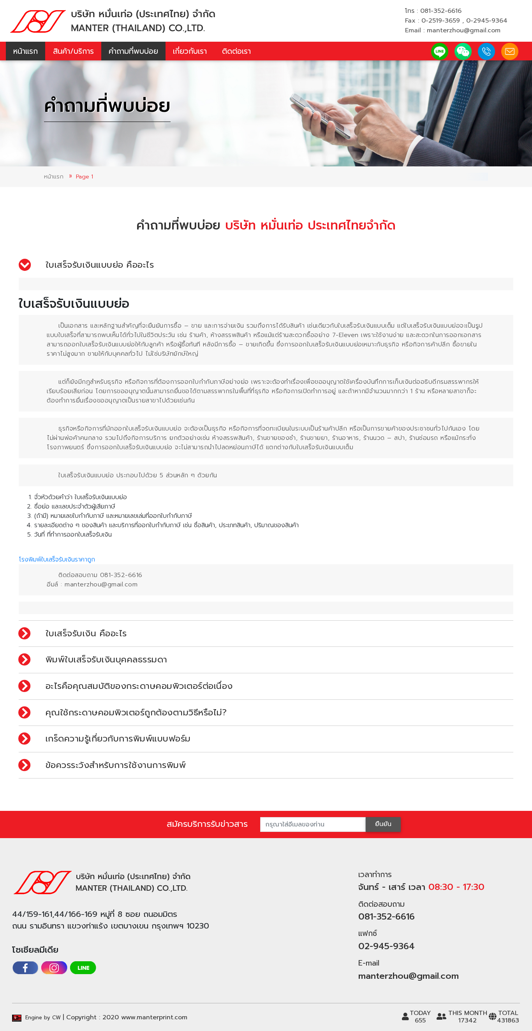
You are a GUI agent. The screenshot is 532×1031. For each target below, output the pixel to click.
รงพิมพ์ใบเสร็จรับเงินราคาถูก (57, 559)
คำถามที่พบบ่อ (133, 51)
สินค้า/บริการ (73, 51)
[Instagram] (54, 967)
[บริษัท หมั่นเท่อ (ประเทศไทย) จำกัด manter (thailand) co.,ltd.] (112, 20)
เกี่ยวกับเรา (190, 51)
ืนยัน (383, 824)
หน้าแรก (25, 51)
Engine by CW (42, 1017)
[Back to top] (512, 1011)
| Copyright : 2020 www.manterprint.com (125, 1017)
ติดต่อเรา (236, 51)
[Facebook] (25, 967)
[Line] (83, 967)
